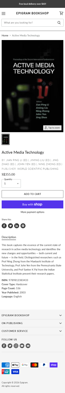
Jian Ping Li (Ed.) (17, 160)
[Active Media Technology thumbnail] (5, 139)
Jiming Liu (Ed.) (40, 160)
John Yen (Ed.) (27, 164)
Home (5, 35)
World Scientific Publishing (37, 168)
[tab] (9, 238)
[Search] (59, 23)
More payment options (32, 212)
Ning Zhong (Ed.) (50, 164)
